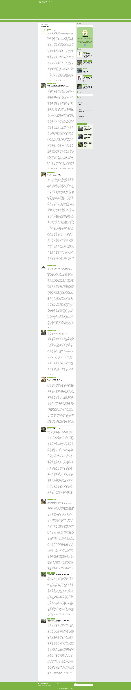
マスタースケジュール (55, 575)
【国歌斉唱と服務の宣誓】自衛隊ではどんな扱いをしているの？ (59, 30)
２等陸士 (55, 380)
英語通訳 (60, 175)
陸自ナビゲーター (43, 3)
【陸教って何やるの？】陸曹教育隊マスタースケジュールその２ (59, 574)
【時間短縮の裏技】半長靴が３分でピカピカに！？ (56, 332)
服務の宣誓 (53, 32)
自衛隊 (56, 32)
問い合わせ (59, 683)
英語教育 (55, 175)
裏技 (62, 333)
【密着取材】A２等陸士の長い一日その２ (54, 428)
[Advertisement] (65, 12)
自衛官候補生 (56, 86)
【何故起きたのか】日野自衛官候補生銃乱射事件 (56, 85)
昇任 (62, 621)
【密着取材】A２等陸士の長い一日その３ (54, 379)
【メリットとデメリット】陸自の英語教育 (54, 174)
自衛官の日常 (58, 380)
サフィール (65, 333)
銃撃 (56, 268)
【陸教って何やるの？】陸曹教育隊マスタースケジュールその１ (59, 620)
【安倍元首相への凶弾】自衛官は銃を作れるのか (56, 266)
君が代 (60, 32)
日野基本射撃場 (67, 86)
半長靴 (59, 333)
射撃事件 (63, 86)
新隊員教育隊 (60, 86)
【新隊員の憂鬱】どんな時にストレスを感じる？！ (87, 79)
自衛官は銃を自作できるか (60, 268)
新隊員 (61, 380)
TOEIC (58, 175)
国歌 (58, 32)
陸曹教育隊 (62, 575)
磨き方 (61, 333)
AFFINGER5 (71, 688)
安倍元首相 (53, 268)
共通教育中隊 (66, 575)
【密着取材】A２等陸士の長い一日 (53, 500)
